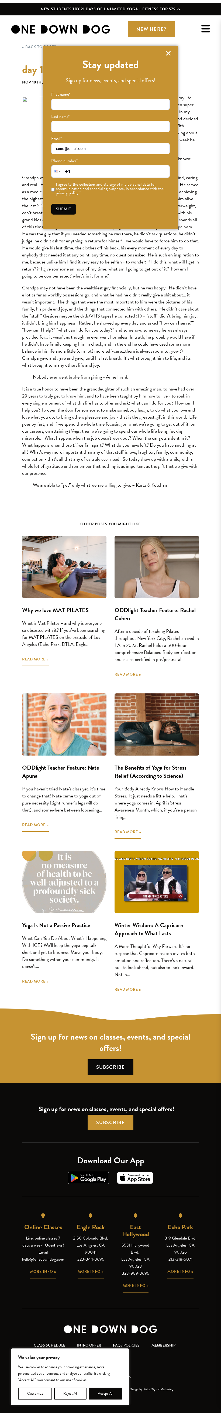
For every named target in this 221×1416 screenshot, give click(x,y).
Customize (35, 1393)
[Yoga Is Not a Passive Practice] (64, 882)
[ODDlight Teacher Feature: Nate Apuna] (64, 724)
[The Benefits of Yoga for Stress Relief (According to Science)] (157, 724)
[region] (70, 1376)
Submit (63, 209)
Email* (56, 138)
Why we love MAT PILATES (55, 610)
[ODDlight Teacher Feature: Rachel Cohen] (157, 567)
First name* (60, 94)
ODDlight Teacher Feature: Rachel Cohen (155, 614)
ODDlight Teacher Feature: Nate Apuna (60, 771)
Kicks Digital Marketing (158, 1389)
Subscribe (110, 1067)
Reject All (70, 1393)
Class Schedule (49, 1345)
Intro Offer (89, 1345)
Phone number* (64, 161)
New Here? (151, 29)
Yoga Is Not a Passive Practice (56, 925)
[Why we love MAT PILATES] (64, 567)
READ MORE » (35, 659)
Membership (163, 1345)
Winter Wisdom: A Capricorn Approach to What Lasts (149, 929)
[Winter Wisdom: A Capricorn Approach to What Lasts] (157, 882)
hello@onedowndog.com (43, 1259)
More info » (43, 1271)
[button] (56, 171)
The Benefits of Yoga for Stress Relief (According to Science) (151, 771)
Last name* (60, 116)
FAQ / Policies (126, 1345)
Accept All (105, 1393)
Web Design (131, 1389)
